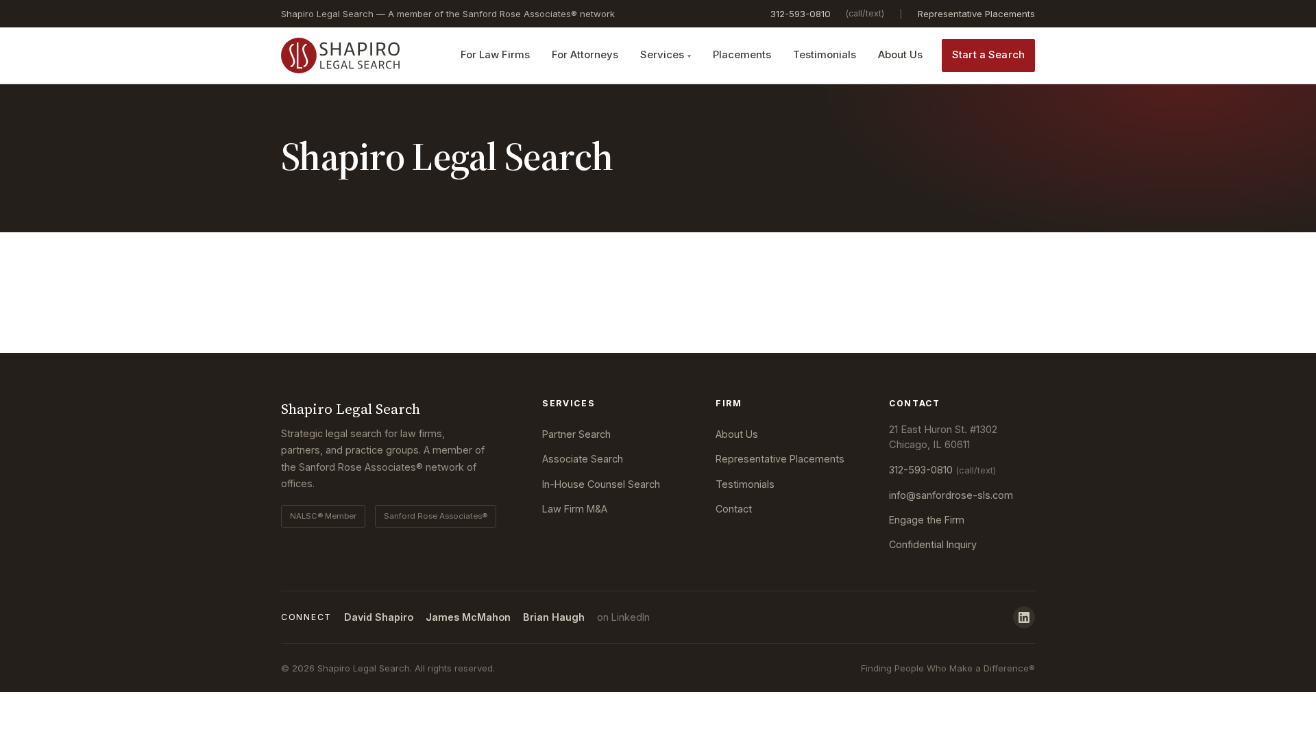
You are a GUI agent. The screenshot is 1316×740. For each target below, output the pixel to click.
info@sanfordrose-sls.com (951, 495)
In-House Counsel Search (601, 484)
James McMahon (468, 617)
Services (662, 55)
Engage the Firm (926, 520)
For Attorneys (585, 55)
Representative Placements (976, 13)
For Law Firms (495, 55)
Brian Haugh (554, 617)
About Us (900, 55)
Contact (734, 509)
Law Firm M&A (574, 509)
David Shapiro (378, 617)
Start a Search (988, 55)
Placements (742, 55)
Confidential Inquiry (933, 544)
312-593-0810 (800, 13)
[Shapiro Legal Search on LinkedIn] (1024, 617)
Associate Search (582, 459)
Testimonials (824, 55)
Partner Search (576, 434)
